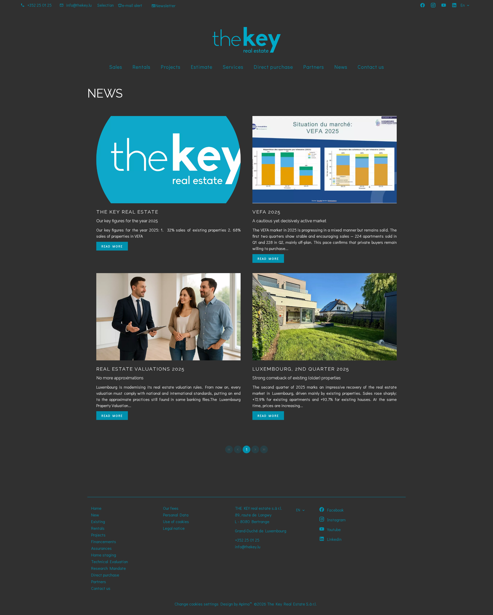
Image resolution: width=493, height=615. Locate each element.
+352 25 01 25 (39, 5)
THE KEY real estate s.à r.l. (258, 508)
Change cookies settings (197, 604)
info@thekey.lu (79, 5)
